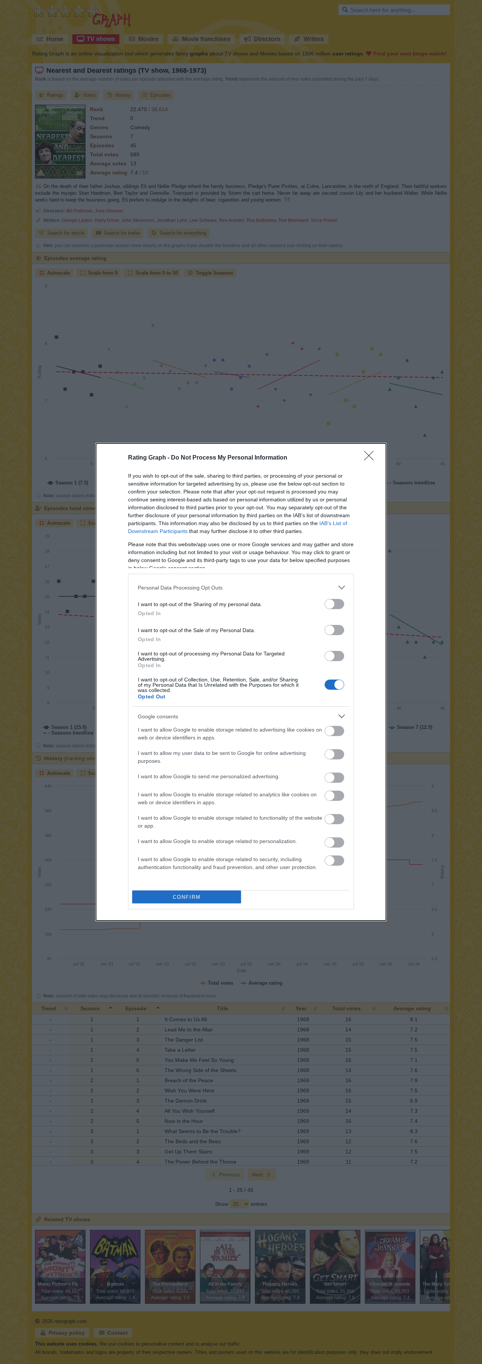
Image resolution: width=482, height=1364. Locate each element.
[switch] (334, 604)
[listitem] (241, 587)
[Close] (371, 458)
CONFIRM (187, 897)
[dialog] (241, 682)
